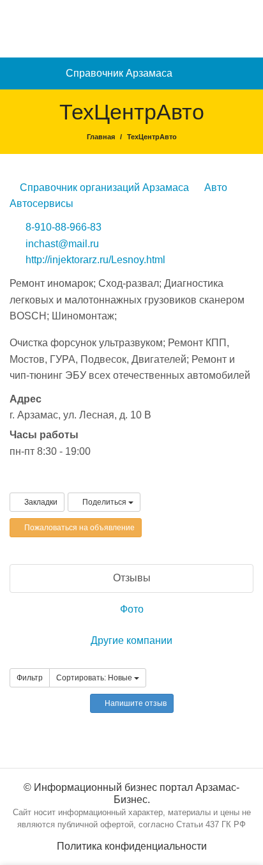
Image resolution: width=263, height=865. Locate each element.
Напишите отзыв (135, 703)
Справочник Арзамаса (119, 73)
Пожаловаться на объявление (78, 527)
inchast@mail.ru (62, 243)
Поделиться (104, 502)
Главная (101, 137)
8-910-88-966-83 (63, 227)
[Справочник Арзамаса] (131, 27)
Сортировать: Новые (95, 677)
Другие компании (131, 640)
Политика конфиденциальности (132, 846)
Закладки (39, 502)
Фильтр (30, 677)
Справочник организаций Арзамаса (103, 187)
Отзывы (132, 577)
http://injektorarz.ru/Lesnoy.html (95, 259)
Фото (132, 609)
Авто (214, 187)
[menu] (247, 73)
